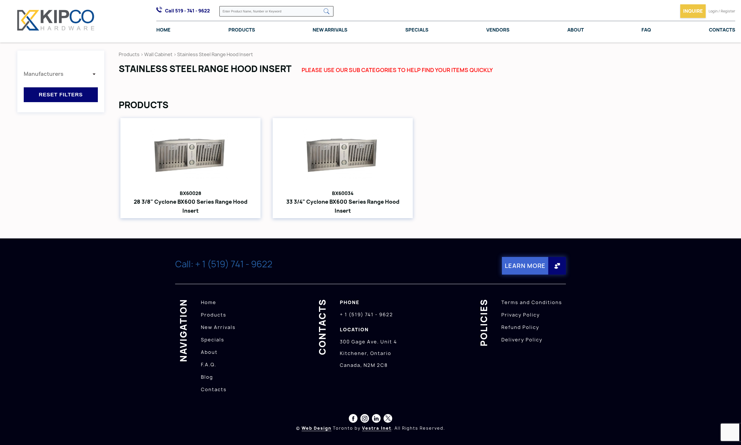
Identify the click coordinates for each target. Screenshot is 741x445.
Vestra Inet (376, 428)
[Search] (326, 11)
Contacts (722, 30)
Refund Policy (520, 327)
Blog (207, 377)
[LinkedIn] (376, 419)
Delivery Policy (521, 339)
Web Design (316, 428)
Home (163, 30)
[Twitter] (388, 419)
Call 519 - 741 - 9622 (187, 11)
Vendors (497, 30)
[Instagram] (364, 419)
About (575, 30)
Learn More (525, 266)
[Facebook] (353, 419)
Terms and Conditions (531, 302)
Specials (416, 30)
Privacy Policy (520, 315)
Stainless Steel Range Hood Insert (215, 54)
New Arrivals (330, 30)
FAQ (646, 30)
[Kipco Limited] (56, 21)
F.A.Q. (208, 364)
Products (241, 30)
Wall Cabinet (158, 54)
